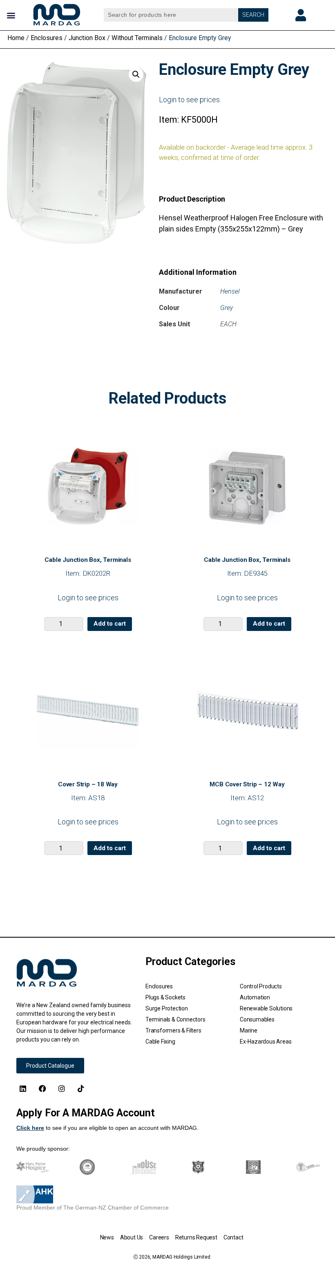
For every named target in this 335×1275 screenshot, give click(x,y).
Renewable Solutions (266, 1008)
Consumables (257, 1019)
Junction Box (87, 38)
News (107, 1237)
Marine (248, 1030)
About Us (131, 1237)
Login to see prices (189, 99)
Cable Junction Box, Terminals (88, 559)
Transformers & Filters (173, 1030)
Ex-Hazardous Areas (265, 1041)
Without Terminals (137, 38)
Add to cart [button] (110, 623)
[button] (11, 15)
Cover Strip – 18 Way (88, 784)
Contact (233, 1237)
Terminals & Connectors (175, 1019)
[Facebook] (42, 1088)
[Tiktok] (80, 1088)
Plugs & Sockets (165, 997)
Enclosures (47, 38)
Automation (255, 997)
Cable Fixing (160, 1041)
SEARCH (253, 14)
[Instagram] (61, 1088)
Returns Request (196, 1237)
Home (16, 38)
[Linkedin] (22, 1088)
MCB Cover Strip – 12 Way (247, 784)
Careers (159, 1237)
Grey (226, 308)
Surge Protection (166, 1008)
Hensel (230, 291)
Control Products (261, 986)
